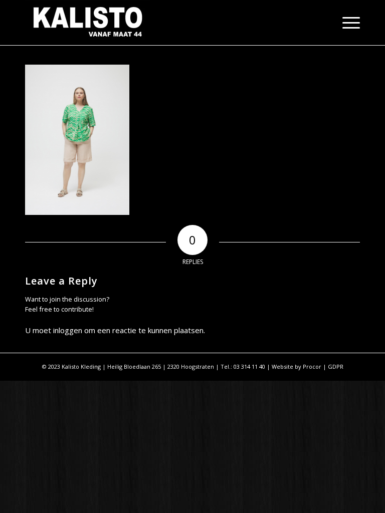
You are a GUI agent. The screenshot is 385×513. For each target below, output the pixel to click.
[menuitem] (346, 22)
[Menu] (346, 22)
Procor (312, 366)
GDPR (335, 366)
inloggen (67, 330)
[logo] (87, 22)
